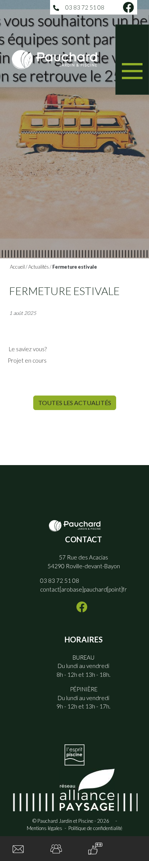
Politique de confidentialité (95, 828)
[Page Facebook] (128, 7)
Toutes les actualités (74, 402)
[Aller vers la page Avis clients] (95, 849)
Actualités (38, 267)
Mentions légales (44, 828)
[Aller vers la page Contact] (18, 848)
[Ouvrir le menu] (132, 59)
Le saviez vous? (27, 348)
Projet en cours (28, 360)
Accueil (17, 267)
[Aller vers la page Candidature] (56, 848)
